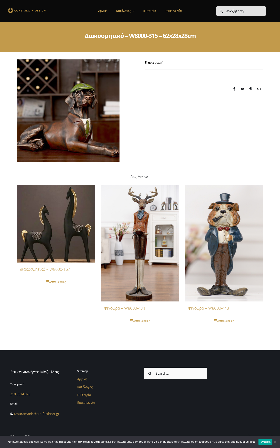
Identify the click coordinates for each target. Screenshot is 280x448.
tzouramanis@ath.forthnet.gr (36, 414)
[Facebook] (234, 89)
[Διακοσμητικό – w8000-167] (56, 224)
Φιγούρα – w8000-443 (208, 308)
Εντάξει (266, 441)
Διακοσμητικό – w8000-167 (45, 269)
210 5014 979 (20, 394)
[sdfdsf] (34, 8)
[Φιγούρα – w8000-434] (140, 243)
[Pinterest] (251, 89)
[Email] (259, 89)
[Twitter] (242, 89)
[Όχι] (275, 442)
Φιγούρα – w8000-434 (124, 308)
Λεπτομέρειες (57, 282)
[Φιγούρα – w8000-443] (224, 243)
